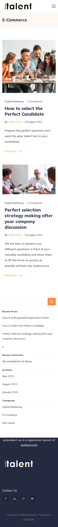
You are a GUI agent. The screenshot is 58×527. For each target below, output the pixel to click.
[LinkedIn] (14, 498)
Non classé (8, 422)
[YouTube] (32, 498)
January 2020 (10, 392)
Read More (11, 151)
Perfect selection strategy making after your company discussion (27, 336)
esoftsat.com (29, 445)
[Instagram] (23, 498)
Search (52, 301)
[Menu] (54, 6)
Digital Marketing (14, 101)
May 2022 (8, 376)
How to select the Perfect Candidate (23, 325)
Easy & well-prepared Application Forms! (25, 317)
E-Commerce (35, 101)
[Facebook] (5, 498)
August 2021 (9, 384)
